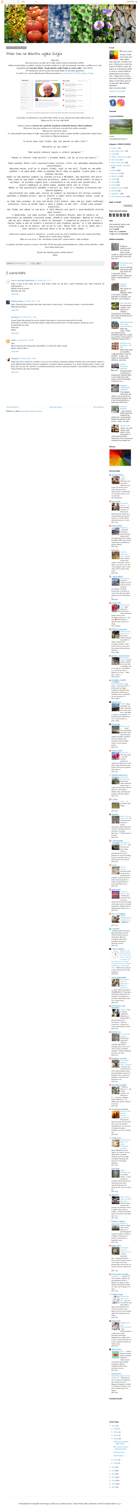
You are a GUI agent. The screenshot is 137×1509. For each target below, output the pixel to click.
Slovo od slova (116, 1349)
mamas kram (115, 1321)
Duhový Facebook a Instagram (124, 366)
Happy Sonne (116, 1246)
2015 (114, 1484)
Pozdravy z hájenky (118, 1221)
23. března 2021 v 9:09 (28, 317)
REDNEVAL (116, 1032)
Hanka (13, 340)
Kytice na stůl (116, 173)
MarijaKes (15, 358)
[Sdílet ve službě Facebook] (38, 263)
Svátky (113, 179)
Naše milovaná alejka (118, 1085)
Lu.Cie (113, 865)
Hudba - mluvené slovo (119, 157)
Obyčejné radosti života (119, 775)
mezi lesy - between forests (120, 656)
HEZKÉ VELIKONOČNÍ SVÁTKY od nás (125, 918)
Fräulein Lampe (117, 1294)
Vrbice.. (123, 801)
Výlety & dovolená (117, 188)
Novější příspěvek (12, 407)
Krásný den (124, 752)
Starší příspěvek (98, 407)
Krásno (113, 170)
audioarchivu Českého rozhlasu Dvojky (78, 73)
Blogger (118, 1504)
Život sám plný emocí (118, 196)
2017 (114, 1477)
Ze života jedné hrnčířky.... (120, 1274)
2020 (114, 1467)
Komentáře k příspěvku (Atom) (31, 411)
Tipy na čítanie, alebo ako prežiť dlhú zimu (125, 1199)
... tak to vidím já (117, 576)
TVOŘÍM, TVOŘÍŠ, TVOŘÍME (118, 681)
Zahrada (114, 191)
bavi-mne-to (15, 317)
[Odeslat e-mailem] (32, 263)
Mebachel (114, 1195)
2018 (114, 1474)
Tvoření (114, 185)
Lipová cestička (116, 526)
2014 (114, 1487)
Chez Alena (115, 1168)
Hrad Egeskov (125, 578)
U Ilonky (114, 799)
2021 (114, 1426)
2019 (114, 1471)
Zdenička (114, 814)
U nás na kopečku (117, 949)
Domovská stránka (55, 407)
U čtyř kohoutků (117, 841)
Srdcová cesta (116, 702)
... (120, 244)
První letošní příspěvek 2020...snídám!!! (125, 1062)
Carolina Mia (116, 603)
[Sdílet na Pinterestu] (40, 263)
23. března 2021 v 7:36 (32, 301)
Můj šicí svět (115, 176)
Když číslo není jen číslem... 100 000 (125, 345)
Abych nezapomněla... (119, 977)
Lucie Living (115, 501)
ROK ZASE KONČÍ (117, 684)
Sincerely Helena (117, 475)
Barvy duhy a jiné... (118, 151)
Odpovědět (15, 294)
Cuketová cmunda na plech (124, 554)
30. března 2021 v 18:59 (27, 358)
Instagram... (115, 1276)
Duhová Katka (127, 51)
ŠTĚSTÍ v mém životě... (119, 629)
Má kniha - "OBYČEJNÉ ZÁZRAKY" (125, 387)
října (115, 1429)
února (116, 1460)
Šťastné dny (115, 724)
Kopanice (123, 1223)
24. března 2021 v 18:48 (25, 340)
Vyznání (123, 1009)
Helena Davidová (17, 301)
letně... (122, 1351)
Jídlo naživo (115, 160)
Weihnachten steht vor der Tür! (124, 1298)
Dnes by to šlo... (125, 426)
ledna (116, 1463)
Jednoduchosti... (118, 1456)
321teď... (114, 148)
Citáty (113, 154)
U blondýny (115, 929)
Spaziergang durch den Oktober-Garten (125, 1250)
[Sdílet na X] (36, 263)
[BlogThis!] (34, 263)
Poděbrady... (124, 528)
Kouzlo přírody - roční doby (120, 165)
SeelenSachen (116, 1374)
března (116, 1439)
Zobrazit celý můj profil (117, 91)
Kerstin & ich (116, 1138)
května (116, 1432)
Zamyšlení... (115, 193)
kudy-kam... (115, 550)
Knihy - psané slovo (118, 163)
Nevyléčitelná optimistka (119, 1109)
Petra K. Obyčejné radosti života (23, 280)
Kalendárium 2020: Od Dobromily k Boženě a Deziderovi (124, 983)
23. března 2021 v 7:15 (43, 280)
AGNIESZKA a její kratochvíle (118, 1007)
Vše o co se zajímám (118, 914)
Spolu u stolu (116, 889)
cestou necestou (116, 751)
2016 (114, 1480)
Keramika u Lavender (119, 1058)
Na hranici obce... (119, 1452)
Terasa (113, 182)
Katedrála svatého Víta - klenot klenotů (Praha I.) (126, 324)
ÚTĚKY (123, 704)
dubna (116, 1435)
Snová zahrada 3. (126, 303)
